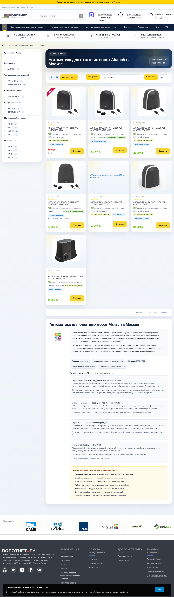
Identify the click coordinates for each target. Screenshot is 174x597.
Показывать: (151, 77)
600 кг (12, 128)
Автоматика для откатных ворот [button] (65, 27)
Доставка (21, 7)
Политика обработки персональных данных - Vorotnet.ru (70, 576)
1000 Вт (12, 157)
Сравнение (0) (70, 77)
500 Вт (12, 154)
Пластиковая (15, 112)
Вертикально (15, 97)
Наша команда (66, 556)
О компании (31, 7)
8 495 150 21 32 (134, 14)
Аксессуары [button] (143, 27)
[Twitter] (13, 570)
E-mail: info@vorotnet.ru (157, 576)
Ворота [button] (127, 27)
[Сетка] (57, 77)
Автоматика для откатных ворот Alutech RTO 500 (63, 129)
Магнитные (15, 81)
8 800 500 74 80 (158, 63)
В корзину (77, 151)
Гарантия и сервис (68, 583)
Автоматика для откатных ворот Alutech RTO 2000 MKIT (63, 203)
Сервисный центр (8, 7)
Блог (158, 27)
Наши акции (123, 560)
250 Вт (12, 147)
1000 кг (12, 131)
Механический (16, 85)
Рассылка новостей (155, 572)
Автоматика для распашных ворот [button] (101, 27)
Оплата (63, 564)
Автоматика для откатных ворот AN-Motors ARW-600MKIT (65, 277)
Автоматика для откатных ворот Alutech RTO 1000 (149, 129)
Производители (125, 556)
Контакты (93, 559)
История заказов (154, 563)
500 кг (12, 124)
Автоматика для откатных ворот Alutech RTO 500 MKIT (106, 129)
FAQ (166, 27)
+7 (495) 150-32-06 (24, 38)
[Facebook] (31, 570)
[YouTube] (5, 570)
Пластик (13, 108)
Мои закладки (153, 567)
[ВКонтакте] (39, 570)
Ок (159, 590)
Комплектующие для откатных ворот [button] (27, 27)
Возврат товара (96, 563)
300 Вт (12, 150)
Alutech (13, 69)
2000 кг (12, 135)
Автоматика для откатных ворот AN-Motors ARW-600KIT (108, 203)
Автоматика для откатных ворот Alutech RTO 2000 (149, 203)
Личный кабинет (154, 559)
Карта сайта (94, 567)
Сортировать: (93, 77)
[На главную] (4, 27)
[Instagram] (22, 570)
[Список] (51, 77)
